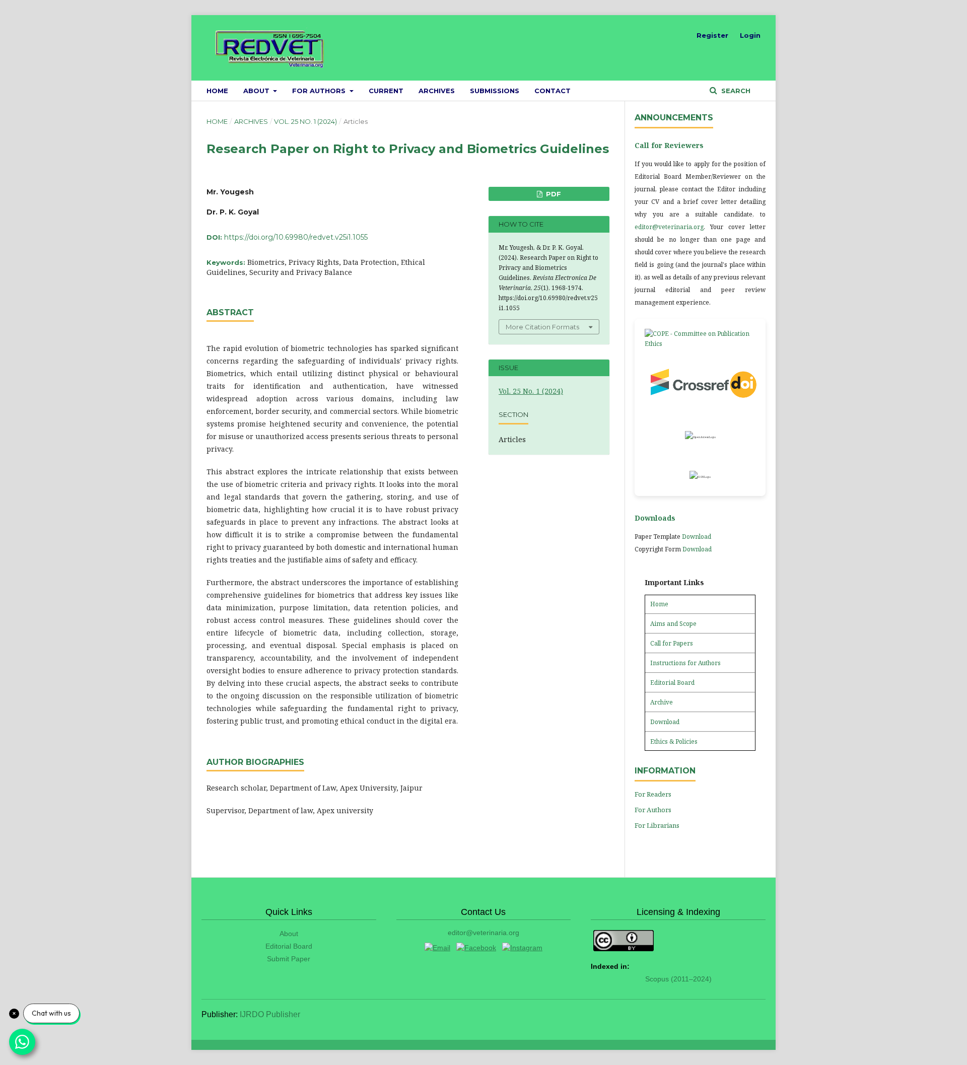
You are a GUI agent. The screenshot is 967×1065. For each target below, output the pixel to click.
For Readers (653, 794)
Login (750, 35)
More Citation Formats (542, 327)
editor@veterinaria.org (669, 227)
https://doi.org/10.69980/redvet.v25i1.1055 (296, 237)
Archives (437, 91)
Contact (552, 91)
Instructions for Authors (685, 663)
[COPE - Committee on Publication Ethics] (700, 339)
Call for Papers (671, 643)
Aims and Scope (673, 623)
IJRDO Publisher (270, 1014)
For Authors (320, 91)
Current (386, 91)
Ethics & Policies (674, 741)
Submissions (494, 91)
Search (734, 91)
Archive (661, 702)
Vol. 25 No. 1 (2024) (305, 121)
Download (696, 536)
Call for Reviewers (669, 145)
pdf (552, 194)
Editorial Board (672, 682)
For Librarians (657, 825)
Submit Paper (288, 959)
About (257, 91)
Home (217, 91)
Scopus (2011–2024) (678, 979)
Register (712, 35)
